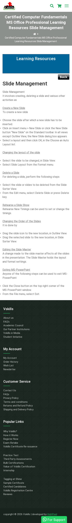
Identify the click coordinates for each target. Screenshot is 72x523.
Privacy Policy (10, 398)
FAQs (6, 394)
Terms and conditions (15, 401)
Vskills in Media (11, 333)
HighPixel (52, 514)
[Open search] (52, 6)
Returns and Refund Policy (18, 405)
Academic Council (13, 325)
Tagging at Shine (12, 479)
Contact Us (9, 390)
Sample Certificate (13, 482)
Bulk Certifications (13, 462)
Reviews (7, 494)
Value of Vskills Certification (19, 466)
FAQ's (6, 321)
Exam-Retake (10, 442)
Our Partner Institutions (16, 329)
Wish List (8, 365)
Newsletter (9, 369)
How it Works (10, 435)
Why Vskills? (10, 431)
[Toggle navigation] (67, 5)
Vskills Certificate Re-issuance (20, 446)
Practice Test (10, 455)
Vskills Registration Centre (18, 490)
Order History (10, 361)
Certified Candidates (14, 486)
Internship (8, 470)
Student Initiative (12, 336)
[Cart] (59, 6)
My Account (10, 357)
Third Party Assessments (17, 459)
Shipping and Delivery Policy (18, 409)
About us (8, 317)
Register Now (10, 438)
